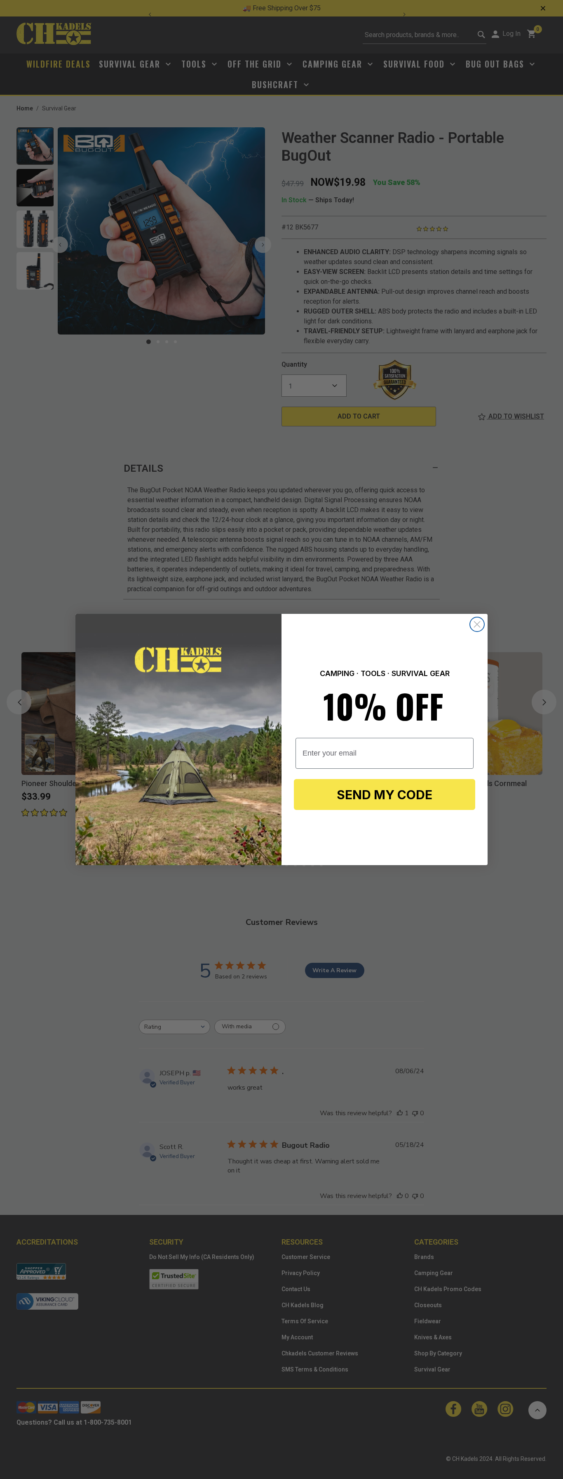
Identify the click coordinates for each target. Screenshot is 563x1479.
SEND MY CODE (384, 794)
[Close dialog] (477, 624)
